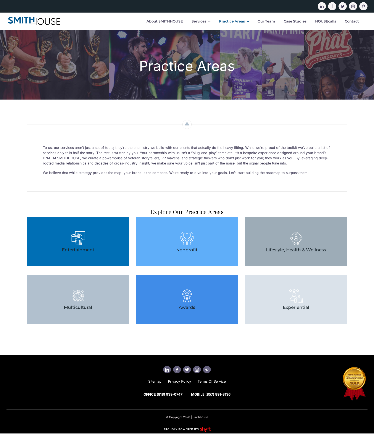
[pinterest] (207, 369)
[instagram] (197, 369)
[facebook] (177, 369)
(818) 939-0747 (169, 394)
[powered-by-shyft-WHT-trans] (187, 426)
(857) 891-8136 (218, 394)
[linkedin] (167, 369)
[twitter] (187, 369)
